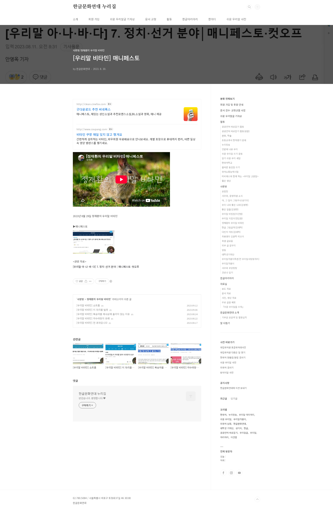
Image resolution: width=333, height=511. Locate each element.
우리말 (253, 432)
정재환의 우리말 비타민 (99, 299)
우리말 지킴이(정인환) (232, 218)
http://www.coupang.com (91, 129)
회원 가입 (94, 19)
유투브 (239, 473)
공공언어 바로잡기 (229, 432)
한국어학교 (227, 162)
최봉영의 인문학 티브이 (233, 236)
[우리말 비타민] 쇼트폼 (88, 305)
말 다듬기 (225, 323)
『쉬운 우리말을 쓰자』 (233, 306)
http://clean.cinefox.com (91, 104)
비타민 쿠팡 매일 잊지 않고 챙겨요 (99, 134)
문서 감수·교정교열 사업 (232, 110)
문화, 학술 (227, 135)
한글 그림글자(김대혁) (232, 227)
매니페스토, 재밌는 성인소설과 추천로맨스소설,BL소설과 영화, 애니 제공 (119, 114)
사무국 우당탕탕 (229, 268)
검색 (249, 7)
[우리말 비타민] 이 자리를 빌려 (92, 309)
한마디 (212, 19)
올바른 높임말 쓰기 (231, 167)
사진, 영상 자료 (229, 297)
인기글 (234, 398)
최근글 (223, 398)
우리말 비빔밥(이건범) (232, 214)
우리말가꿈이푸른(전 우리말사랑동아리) (240, 259)
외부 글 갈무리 (229, 245)
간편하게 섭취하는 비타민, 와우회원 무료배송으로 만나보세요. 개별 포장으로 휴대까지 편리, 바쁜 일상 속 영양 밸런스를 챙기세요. (135, 141)
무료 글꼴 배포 (229, 302)
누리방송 (226, 144)
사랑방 (80, 299)
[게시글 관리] (90, 281)
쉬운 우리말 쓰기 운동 (232, 153)
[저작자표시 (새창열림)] (110, 281)
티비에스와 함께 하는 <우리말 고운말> (240, 176)
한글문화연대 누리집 (94, 6)
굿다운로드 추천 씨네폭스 (93, 109)
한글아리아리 (190, 19)
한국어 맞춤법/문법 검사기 (232, 357)
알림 (224, 250)
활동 (169, 19)
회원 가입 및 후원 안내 (231, 104)
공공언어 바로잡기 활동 (233, 126)
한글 (246, 428)
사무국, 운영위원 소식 (232, 195)
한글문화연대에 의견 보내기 (233, 388)
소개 (75, 19)
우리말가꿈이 (228, 263)
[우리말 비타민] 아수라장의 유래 (93, 318)
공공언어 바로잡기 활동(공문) (236, 131)
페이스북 (223, 473)
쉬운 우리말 (225, 419)
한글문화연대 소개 (229, 312)
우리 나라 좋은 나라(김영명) (235, 205)
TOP (257, 499)
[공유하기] (86, 281)
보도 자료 (226, 288)
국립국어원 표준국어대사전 (233, 347)
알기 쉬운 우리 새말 (231, 158)
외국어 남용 (225, 423)
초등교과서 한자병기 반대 (234, 140)
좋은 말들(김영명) (230, 209)
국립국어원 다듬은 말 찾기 (232, 352)
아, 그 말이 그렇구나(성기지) (235, 200)
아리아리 (224, 437)
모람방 (225, 191)
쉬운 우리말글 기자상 (122, 19)
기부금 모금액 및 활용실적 (234, 317)
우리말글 (244, 432)
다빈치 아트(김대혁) (231, 232)
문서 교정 (150, 19)
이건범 (234, 437)
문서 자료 (226, 293)
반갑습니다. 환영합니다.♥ (92, 398)
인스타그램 (231, 473)
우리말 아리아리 (246, 414)
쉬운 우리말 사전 (236, 19)
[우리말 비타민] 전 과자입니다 (91, 322)
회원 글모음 (227, 241)
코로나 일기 (227, 272)
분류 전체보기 (227, 98)
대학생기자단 (228, 254)
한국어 (223, 414)
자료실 (223, 284)
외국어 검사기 (226, 367)
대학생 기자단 (226, 428)
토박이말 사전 (226, 372)
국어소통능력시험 (230, 171)
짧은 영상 (226, 180)
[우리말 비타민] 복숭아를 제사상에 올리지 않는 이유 (103, 314)
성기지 (239, 428)
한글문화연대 (239, 423)
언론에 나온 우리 (230, 149)
